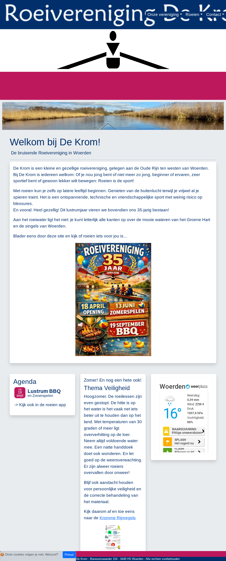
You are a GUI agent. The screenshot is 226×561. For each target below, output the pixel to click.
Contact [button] (213, 14)
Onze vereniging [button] (163, 14)
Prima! (69, 554)
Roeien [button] (192, 14)
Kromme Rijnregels (118, 518)
